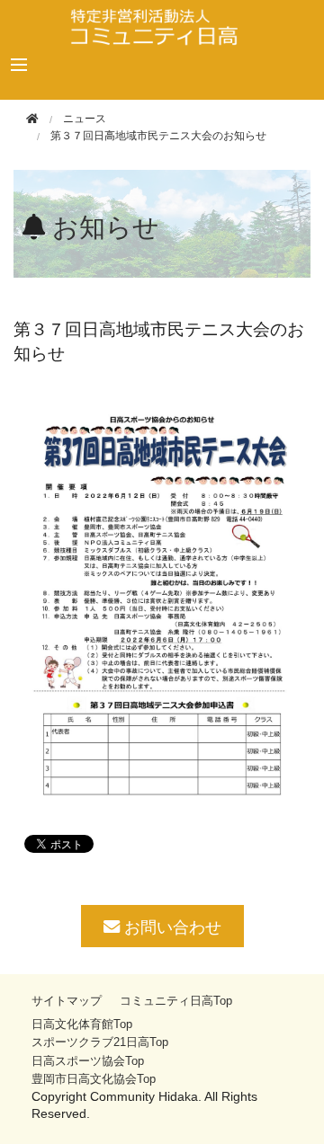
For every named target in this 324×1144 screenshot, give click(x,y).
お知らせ (105, 227)
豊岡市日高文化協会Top (94, 1079)
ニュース (84, 118)
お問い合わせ (170, 925)
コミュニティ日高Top (176, 1000)
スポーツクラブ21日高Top (100, 1042)
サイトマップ (67, 1000)
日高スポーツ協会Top (88, 1061)
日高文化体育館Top (82, 1024)
